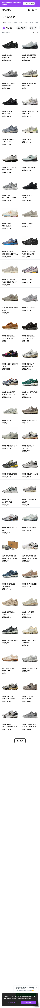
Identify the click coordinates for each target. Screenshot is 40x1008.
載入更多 (20, 741)
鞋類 (9, 22)
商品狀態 (20, 28)
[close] (36, 3)
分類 (31, 28)
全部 (4, 22)
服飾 (15, 22)
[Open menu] (36, 10)
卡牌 (26, 22)
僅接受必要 (11, 1002)
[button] (32, 10)
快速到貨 (9, 28)
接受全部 (28, 1002)
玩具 (20, 22)
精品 (36, 22)
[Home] (6, 10)
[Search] (29, 10)
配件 (31, 22)
